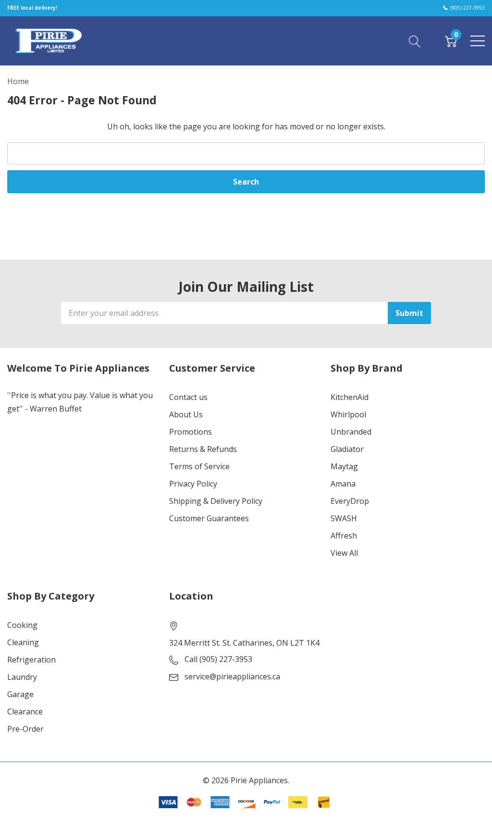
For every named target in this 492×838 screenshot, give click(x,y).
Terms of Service (199, 466)
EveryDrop (350, 501)
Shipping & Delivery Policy (215, 501)
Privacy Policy (193, 483)
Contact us (188, 397)
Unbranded (351, 431)
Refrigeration (31, 659)
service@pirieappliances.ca (232, 676)
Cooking (22, 625)
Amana (343, 483)
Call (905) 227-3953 (218, 659)
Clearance (25, 711)
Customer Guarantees (209, 518)
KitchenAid (350, 397)
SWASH (344, 518)
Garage (20, 694)
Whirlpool (348, 414)
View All (344, 553)
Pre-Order (25, 729)
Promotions (190, 431)
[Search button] (415, 40)
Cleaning (23, 642)
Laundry (22, 677)
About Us (186, 414)
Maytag (344, 466)
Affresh (344, 535)
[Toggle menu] (477, 41)
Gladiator (347, 449)
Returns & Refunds (203, 449)
